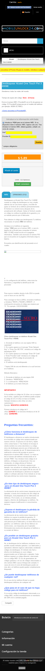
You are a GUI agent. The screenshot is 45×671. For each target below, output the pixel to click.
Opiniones (19, 194)
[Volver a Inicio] (4, 59)
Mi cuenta (7, 644)
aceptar (22, 668)
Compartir (8, 603)
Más (6, 194)
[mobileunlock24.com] (22, 28)
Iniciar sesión (38, 7)
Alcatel (11, 59)
